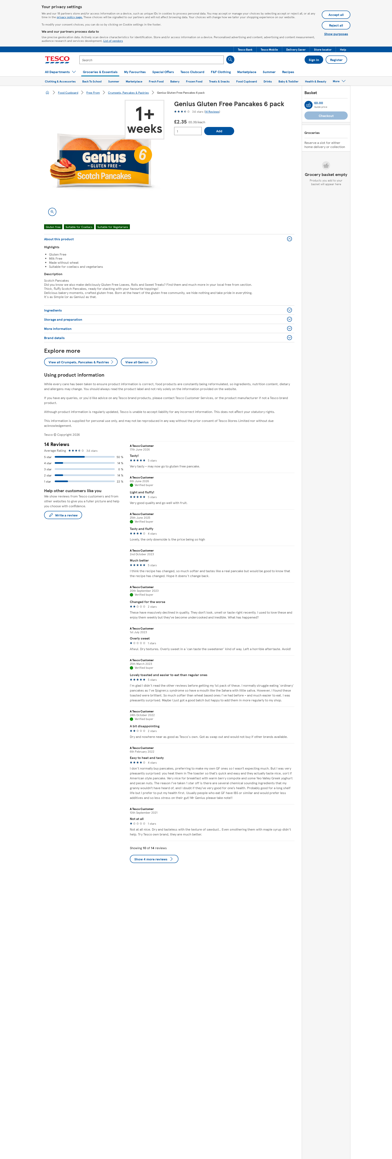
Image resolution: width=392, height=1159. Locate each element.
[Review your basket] (308, 105)
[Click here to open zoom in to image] (52, 212)
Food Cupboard (68, 92)
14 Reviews (212, 111)
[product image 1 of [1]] (104, 160)
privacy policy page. (70, 17)
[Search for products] (230, 60)
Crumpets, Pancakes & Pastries (128, 92)
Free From (93, 92)
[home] (47, 92)
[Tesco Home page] (57, 59)
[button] (245, 49)
